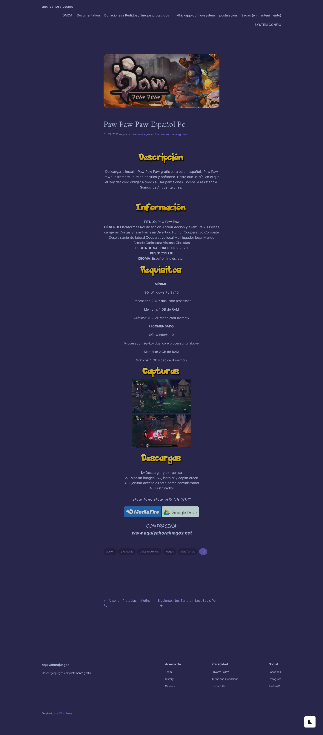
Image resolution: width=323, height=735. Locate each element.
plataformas (187, 551)
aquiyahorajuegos (57, 6)
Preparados (162, 134)
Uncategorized (179, 134)
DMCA (67, 15)
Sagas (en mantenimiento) (261, 15)
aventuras (127, 551)
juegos (170, 551)
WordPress (65, 713)
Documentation (88, 15)
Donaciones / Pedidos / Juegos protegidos (136, 15)
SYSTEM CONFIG (268, 25)
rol (203, 551)
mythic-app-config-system (194, 15)
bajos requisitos (149, 551)
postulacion (228, 15)
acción (110, 551)
